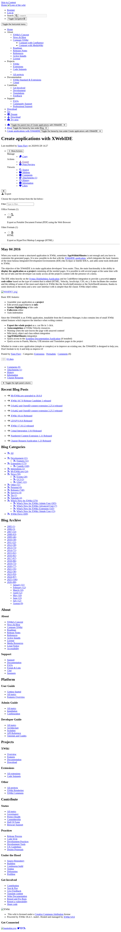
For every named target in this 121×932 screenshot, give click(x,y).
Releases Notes (20, 50)
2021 (11, 569)
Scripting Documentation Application (43, 338)
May (17, 595)
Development (19, 90)
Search (10, 15)
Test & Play (12, 888)
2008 (11, 534)
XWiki (16, 64)
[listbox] (60, 225)
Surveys (16, 492)
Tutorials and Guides (16, 736)
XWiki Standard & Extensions (27, 80)
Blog (9, 128)
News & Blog (19, 37)
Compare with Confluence (31, 42)
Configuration (13, 713)
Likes (25, 185)
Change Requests (15, 377)
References (18, 53)
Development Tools (16, 844)
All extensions (13, 773)
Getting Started (14, 691)
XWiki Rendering (15, 790)
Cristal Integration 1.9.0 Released (26, 431)
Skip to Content (8, 2)
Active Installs (19, 56)
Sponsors (11, 673)
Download (12, 109)
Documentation (14, 662)
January (18, 585)
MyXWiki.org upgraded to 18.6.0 (26, 395)
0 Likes (10, 359)
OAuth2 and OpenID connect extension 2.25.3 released (36, 410)
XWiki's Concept (21, 34)
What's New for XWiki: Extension (35, 508)
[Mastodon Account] (8, 928)
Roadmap (17, 48)
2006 (11, 529)
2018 (11, 561)
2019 (11, 563)
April (17, 593)
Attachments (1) (29, 177)
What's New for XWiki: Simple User (36, 511)
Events (22, 477)
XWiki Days (19, 514)
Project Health (13, 817)
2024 (11, 577)
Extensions (18, 66)
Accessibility (13, 648)
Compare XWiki (20, 40)
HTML (10, 235)
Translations (18, 93)
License (16, 58)
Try (8, 111)
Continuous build (15, 866)
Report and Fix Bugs (17, 899)
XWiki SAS (69, 917)
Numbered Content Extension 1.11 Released (31, 436)
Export (25, 162)
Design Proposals (15, 849)
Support (10, 660)
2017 (11, 558)
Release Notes (13, 632)
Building (11, 863)
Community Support (22, 103)
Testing (10, 869)
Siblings (26, 172)
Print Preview (28, 164)
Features (23, 461)
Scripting (11, 730)
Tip (14, 495)
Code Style (12, 839)
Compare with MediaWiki (31, 45)
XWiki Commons (15, 793)
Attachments (14, 369)
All (11, 453)
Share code (12, 904)
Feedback (17, 96)
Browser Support (15, 824)
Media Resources (15, 643)
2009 (11, 537)
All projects (18, 74)
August (18, 603)
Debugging (12, 871)
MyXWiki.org (19, 471)
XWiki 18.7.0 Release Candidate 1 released (31, 400)
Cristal (16, 82)
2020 (11, 566)
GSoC (22, 482)
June (17, 598)
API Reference (14, 733)
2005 (11, 526)
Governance (12, 814)
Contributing (13, 885)
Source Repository (15, 861)
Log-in (10, 13)
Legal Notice (13, 646)
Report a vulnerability (17, 901)
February (19, 587)
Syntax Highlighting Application (44, 278)
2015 (11, 553)
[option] (63, 218)
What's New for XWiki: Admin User (36, 503)
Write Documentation (17, 896)
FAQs (16, 101)
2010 (11, 539)
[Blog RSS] (24, 928)
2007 (11, 532)
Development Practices (17, 841)
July (17, 601)
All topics (11, 694)
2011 (11, 542)
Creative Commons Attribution (49, 914)
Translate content (15, 893)
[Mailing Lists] (21, 928)
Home (10, 29)
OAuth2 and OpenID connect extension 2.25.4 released (36, 405)
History (25, 180)
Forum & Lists (14, 668)
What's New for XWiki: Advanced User (37, 506)
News (16, 474)
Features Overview (16, 697)
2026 (11, 582)
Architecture (13, 728)
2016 (11, 555)
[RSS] (8, 453)
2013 (11, 547)
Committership (14, 819)
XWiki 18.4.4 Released (21, 415)
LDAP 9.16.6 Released (21, 420)
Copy (25, 156)
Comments (27, 175)
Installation (12, 711)
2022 (11, 571)
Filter (4, 204)
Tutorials (16, 498)
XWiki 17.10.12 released (22, 425)
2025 (12, 579)
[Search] (16, 15)
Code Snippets (20, 69)
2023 (11, 574)
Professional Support (22, 106)
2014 (11, 550)
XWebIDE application (75, 258)
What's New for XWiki (24, 500)
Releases (17, 490)
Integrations (18, 469)
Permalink (51, 354)
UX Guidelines (14, 847)
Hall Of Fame (13, 822)
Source (25, 170)
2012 (11, 545)
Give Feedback (14, 891)
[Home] (8, 125)
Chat (9, 670)
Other (15, 484)
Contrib (23, 466)
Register (11, 10)
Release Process (14, 836)
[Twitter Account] (18, 928)
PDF (9, 217)
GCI (20, 479)
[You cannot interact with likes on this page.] (3, 359)
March (18, 590)
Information (27, 183)
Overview (11, 754)
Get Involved (19, 88)
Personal (16, 487)
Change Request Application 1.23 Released (31, 441)
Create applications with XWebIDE (23, 131)
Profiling (11, 874)
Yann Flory (22, 145)
